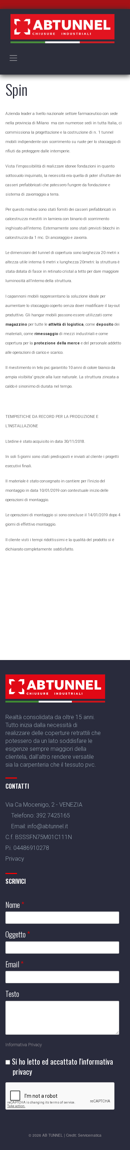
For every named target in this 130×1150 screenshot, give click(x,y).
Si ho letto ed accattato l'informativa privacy (61, 1066)
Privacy (14, 858)
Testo (12, 994)
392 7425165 (53, 815)
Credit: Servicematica (83, 1135)
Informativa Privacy (23, 1044)
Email (14, 964)
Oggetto (17, 934)
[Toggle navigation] (13, 58)
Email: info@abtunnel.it (39, 826)
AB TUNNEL (52, 1135)
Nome (14, 905)
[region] (65, 591)
